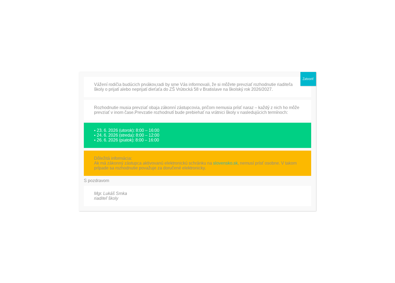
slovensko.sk (225, 163)
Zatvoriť (308, 79)
